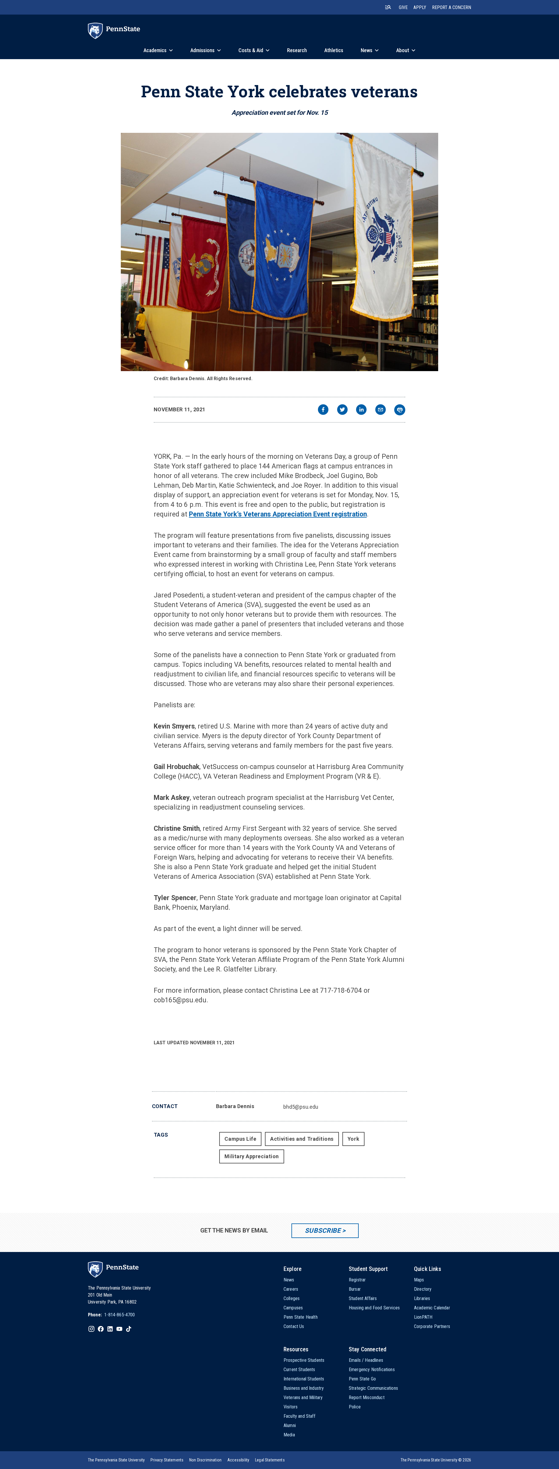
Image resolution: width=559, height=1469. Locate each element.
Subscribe (323, 1230)
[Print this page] (399, 409)
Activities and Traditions (302, 1139)
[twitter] (342, 410)
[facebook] (323, 410)
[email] (380, 410)
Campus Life (240, 1139)
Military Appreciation (251, 1156)
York (353, 1139)
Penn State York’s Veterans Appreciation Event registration (278, 514)
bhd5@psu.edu (300, 1107)
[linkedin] (361, 410)
